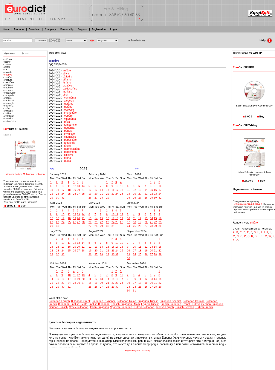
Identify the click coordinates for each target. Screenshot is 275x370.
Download (34, 29)
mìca (67, 121)
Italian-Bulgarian (99, 307)
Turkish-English (165, 307)
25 (69, 193)
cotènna (7, 59)
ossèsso (69, 109)
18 (69, 189)
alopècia (69, 100)
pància (68, 130)
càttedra (67, 76)
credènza (8, 90)
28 (83, 193)
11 (69, 186)
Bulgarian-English (59, 301)
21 (83, 189)
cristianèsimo (10, 121)
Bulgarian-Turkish (148, 301)
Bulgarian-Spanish (171, 301)
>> (137, 169)
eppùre (68, 115)
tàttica (67, 145)
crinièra (7, 113)
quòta (67, 160)
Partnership (66, 29)
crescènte (8, 103)
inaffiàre (67, 91)
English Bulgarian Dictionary (137, 351)
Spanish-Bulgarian (121, 307)
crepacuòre (9, 92)
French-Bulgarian (171, 304)
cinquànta (70, 118)
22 (51, 193)
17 (62, 189)
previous (10, 53)
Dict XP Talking (15, 129)
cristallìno (8, 118)
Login (113, 29)
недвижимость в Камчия (247, 204)
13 (78, 186)
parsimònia (70, 151)
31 (62, 197)
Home (6, 29)
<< (52, 169)
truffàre (67, 70)
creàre (6, 108)
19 (74, 189)
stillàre (254, 222)
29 (51, 197)
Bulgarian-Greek (80, 301)
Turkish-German (184, 307)
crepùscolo (9, 100)
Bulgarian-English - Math (72, 304)
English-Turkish (150, 304)
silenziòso (70, 136)
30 (57, 197)
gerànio (68, 103)
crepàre (7, 98)
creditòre (8, 85)
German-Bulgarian (212, 304)
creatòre (7, 77)
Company (50, 29)
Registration (99, 29)
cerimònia (70, 97)
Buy (23, 205)
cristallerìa (8, 116)
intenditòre (70, 112)
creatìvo (7, 74)
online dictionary (136, 40)
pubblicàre (70, 139)
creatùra (7, 80)
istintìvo (68, 154)
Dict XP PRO (243, 67)
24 (62, 193)
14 (83, 186)
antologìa (69, 142)
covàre (7, 64)
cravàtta (7, 72)
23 (57, 193)
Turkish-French (204, 307)
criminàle (8, 110)
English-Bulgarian (99, 304)
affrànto (67, 79)
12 (74, 186)
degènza (69, 127)
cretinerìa (8, 105)
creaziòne (8, 82)
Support (82, 29)
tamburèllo (70, 124)
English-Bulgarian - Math (125, 304)
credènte (8, 87)
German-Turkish (58, 307)
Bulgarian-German (194, 301)
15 (51, 189)
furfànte (67, 82)
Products (19, 29)
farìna (67, 157)
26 (74, 193)
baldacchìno (70, 88)
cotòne (7, 61)
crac (5, 69)
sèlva (66, 73)
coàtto (6, 67)
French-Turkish (191, 304)
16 (57, 189)
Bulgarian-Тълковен (104, 301)
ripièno (68, 106)
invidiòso (69, 133)
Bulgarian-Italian (126, 301)
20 (78, 189)
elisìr (65, 94)
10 (62, 186)
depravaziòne (72, 148)
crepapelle (8, 95)
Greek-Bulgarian (78, 307)
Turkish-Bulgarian (143, 307)
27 (78, 193)
